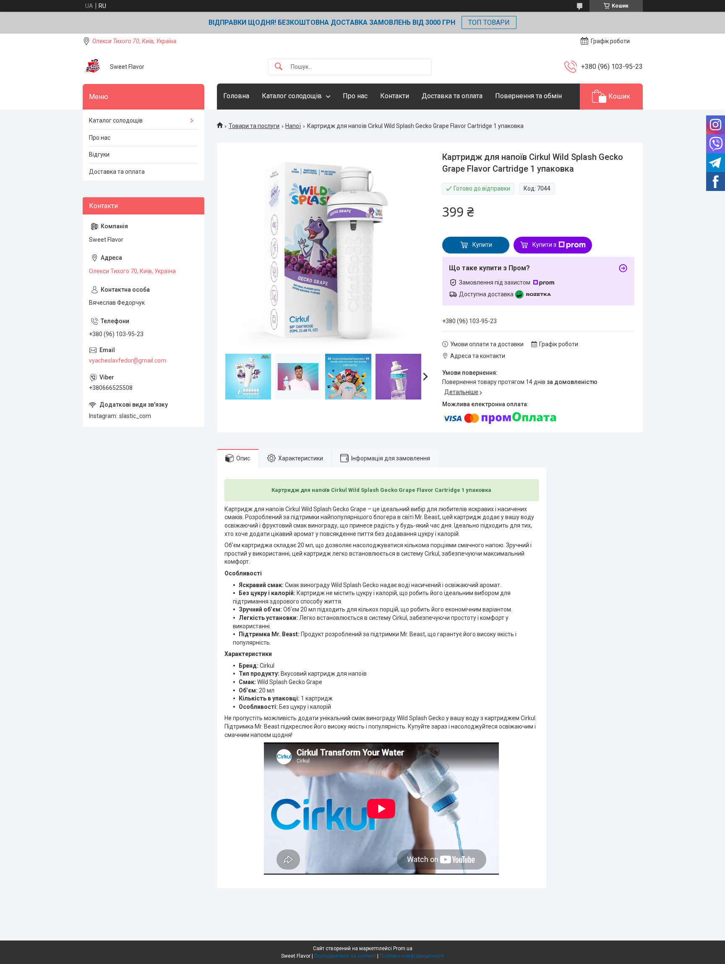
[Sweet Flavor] (93, 66)
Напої (293, 126)
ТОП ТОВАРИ (489, 22)
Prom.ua (402, 948)
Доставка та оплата (452, 96)
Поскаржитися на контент (345, 956)
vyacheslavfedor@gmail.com (127, 360)
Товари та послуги (254, 126)
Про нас (355, 96)
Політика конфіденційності (412, 956)
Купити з (544, 244)
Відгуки (99, 154)
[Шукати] (278, 66)
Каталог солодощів (292, 96)
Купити (482, 244)
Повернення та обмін (528, 96)
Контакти (394, 96)
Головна (236, 96)
